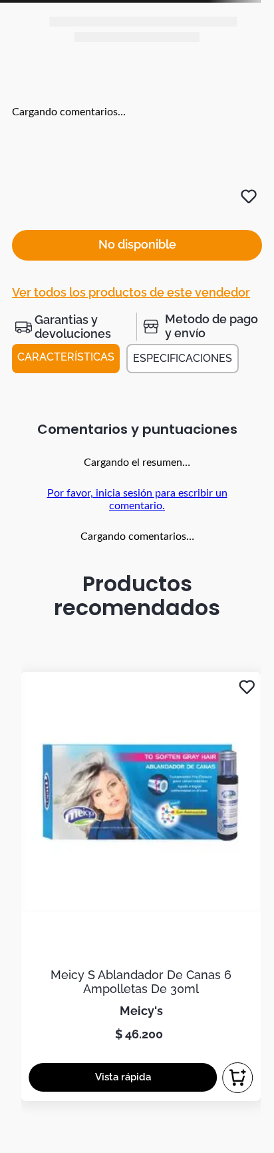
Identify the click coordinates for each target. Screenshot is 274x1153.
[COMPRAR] (237, 1077)
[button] (74, 327)
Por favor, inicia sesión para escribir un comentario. (137, 499)
